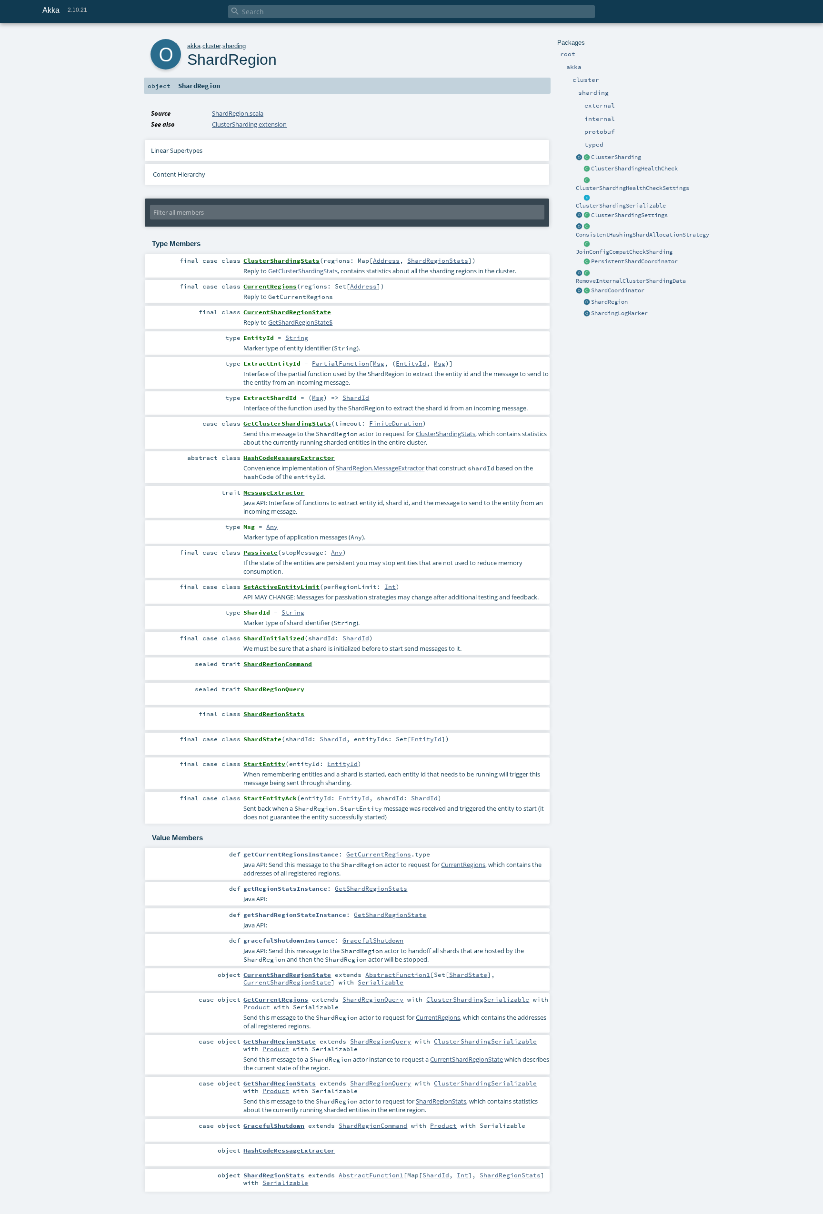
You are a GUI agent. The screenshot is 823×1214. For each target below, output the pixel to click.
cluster (211, 46)
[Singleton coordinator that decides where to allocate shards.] (587, 262)
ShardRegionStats (437, 260)
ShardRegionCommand (373, 1125)
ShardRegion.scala (237, 113)
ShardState (468, 974)
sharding (234, 46)
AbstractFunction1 (397, 974)
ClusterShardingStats (445, 433)
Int (390, 586)
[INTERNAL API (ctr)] (587, 169)
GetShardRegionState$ (300, 322)
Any (272, 526)
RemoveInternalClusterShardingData (631, 281)
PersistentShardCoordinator (634, 261)
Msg (378, 363)
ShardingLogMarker (619, 313)
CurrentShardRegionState (287, 982)
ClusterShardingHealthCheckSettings (632, 188)
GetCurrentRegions (378, 854)
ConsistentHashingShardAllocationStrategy (642, 234)
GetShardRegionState (390, 914)
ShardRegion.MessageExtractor (380, 468)
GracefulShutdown (372, 940)
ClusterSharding (616, 157)
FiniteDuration (395, 423)
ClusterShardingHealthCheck (634, 168)
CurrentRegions (463, 864)
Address (386, 260)
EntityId (411, 363)
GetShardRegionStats (371, 888)
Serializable (380, 982)
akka (194, 46)
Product (256, 1007)
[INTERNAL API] (587, 244)
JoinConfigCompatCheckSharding (624, 252)
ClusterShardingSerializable (621, 205)
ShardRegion (609, 302)
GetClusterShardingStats (303, 271)
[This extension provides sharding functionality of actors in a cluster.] (579, 157)
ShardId (355, 397)
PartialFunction (340, 363)
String (296, 337)
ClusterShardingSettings (629, 215)
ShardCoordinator (617, 290)
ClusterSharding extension (249, 124)
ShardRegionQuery (372, 999)
